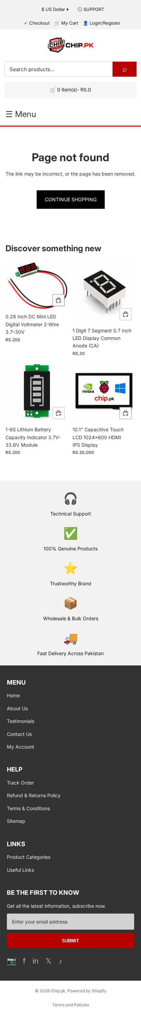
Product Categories (28, 857)
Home (13, 695)
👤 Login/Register (101, 23)
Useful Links (20, 870)
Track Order (20, 783)
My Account (20, 747)
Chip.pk (58, 990)
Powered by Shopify (86, 990)
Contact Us (19, 734)
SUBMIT (70, 940)
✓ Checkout (37, 23)
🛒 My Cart (66, 23)
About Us (17, 708)
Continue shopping (71, 199)
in (36, 960)
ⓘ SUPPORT (91, 9)
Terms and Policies (70, 1004)
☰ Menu (20, 114)
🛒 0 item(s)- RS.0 (70, 89)
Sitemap (16, 821)
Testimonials (20, 721)
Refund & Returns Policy (34, 795)
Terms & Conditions (28, 808)
